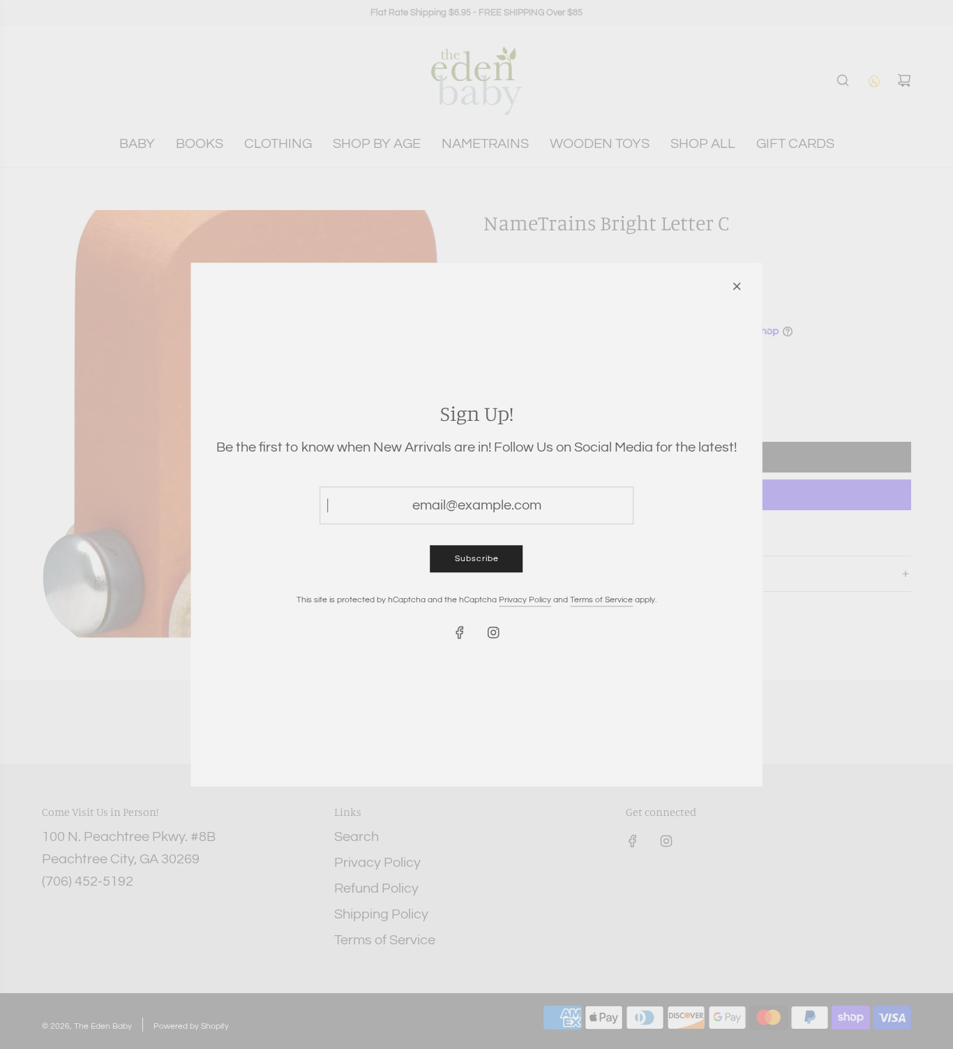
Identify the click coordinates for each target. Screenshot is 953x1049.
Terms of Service (601, 600)
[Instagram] (493, 633)
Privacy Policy (525, 600)
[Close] (736, 286)
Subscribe (477, 558)
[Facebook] (459, 633)
